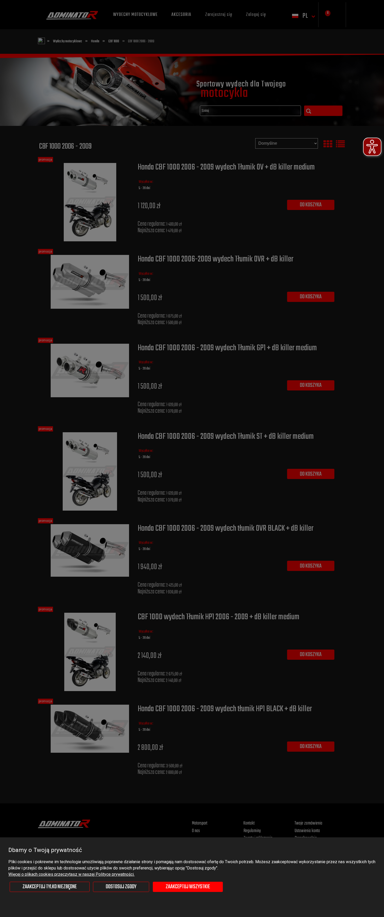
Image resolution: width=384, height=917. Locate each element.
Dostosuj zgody (121, 886)
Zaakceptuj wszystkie (188, 886)
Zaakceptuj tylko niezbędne (49, 886)
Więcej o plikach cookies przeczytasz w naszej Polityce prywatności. (71, 874)
